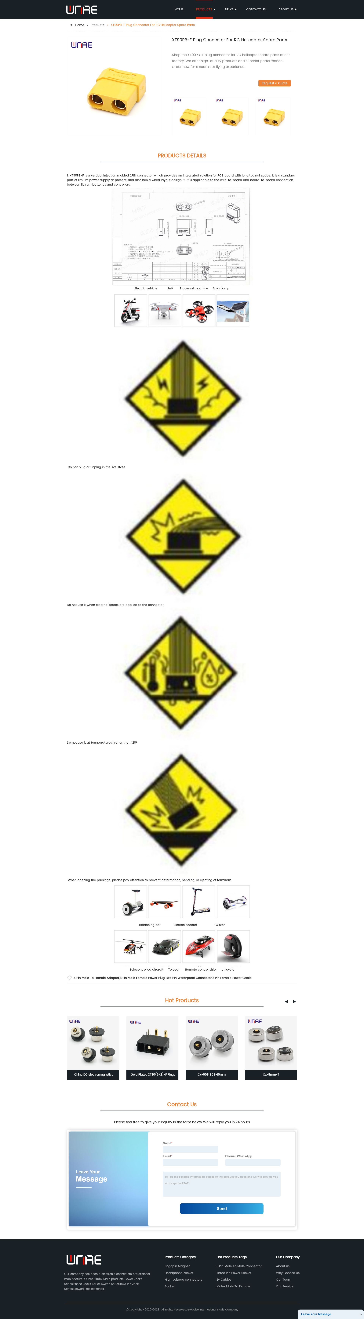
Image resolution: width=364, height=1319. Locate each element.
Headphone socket (179, 1273)
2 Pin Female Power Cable (232, 977)
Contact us (256, 9)
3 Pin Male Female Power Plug (142, 977)
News (229, 9)
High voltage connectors (183, 1279)
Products (204, 9)
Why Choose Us (288, 1273)
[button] (286, 1001)
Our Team (283, 1279)
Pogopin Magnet (177, 1266)
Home (179, 9)
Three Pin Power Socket (234, 1273)
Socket (170, 1286)
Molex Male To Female (233, 1286)
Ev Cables (224, 1279)
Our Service (284, 1286)
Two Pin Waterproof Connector (188, 977)
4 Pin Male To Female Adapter (96, 977)
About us (285, 9)
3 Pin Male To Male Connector (239, 1266)
